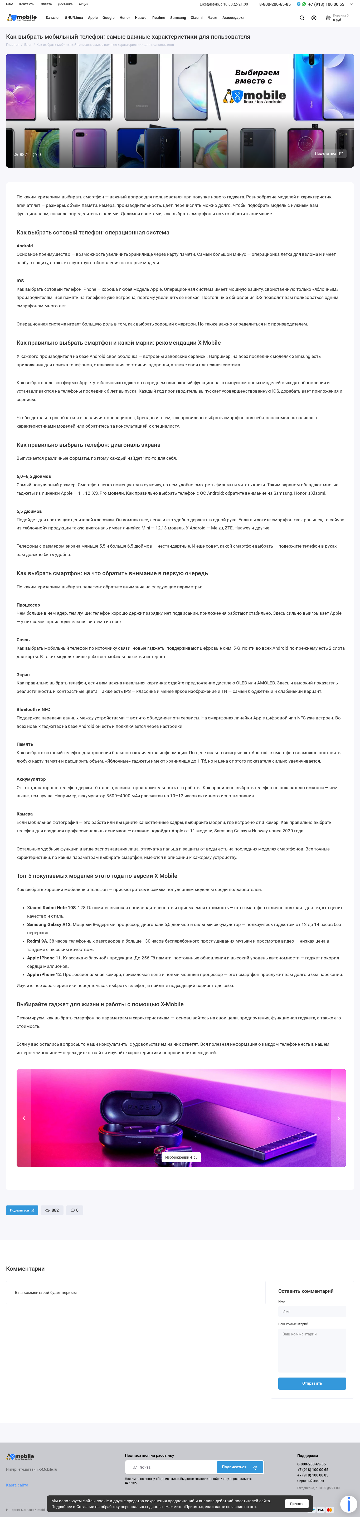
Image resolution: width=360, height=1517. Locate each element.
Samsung (178, 18)
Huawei (141, 18)
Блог (9, 4)
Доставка (65, 4)
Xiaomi (197, 18)
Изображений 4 (178, 1157)
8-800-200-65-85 (275, 4)
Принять (296, 1504)
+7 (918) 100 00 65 (326, 4)
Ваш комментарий (293, 1324)
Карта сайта (17, 1485)
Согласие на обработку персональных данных (119, 1506)
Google (109, 18)
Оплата (46, 4)
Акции (83, 4)
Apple (93, 18)
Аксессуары (233, 18)
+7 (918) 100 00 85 (312, 1475)
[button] (24, 1118)
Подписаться (234, 1467)
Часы (212, 18)
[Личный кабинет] (314, 17)
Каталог (53, 18)
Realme (158, 18)
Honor (125, 18)
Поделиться (326, 153)
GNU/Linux (74, 18)
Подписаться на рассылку (149, 1456)
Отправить (312, 1383)
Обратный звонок (310, 1481)
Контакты (27, 4)
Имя (281, 1301)
